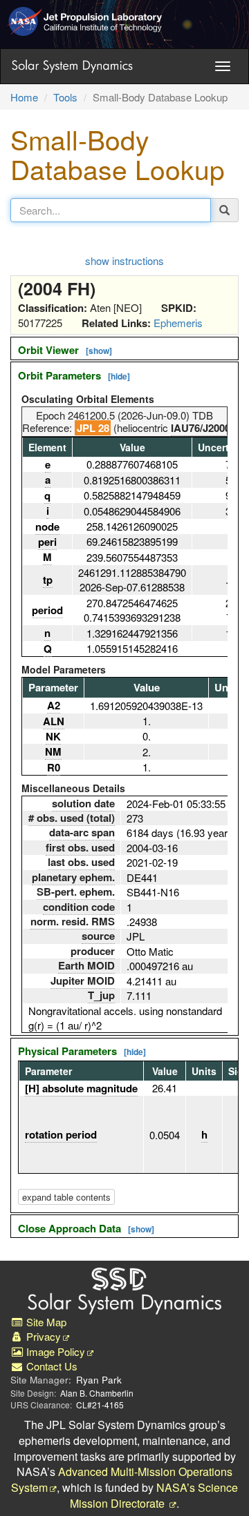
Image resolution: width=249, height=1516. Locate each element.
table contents (66, 1196)
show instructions (124, 260)
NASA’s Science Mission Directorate (154, 1495)
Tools (65, 97)
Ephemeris (178, 322)
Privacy (42, 1336)
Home (24, 97)
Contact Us (50, 1366)
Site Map (45, 1322)
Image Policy (54, 1351)
